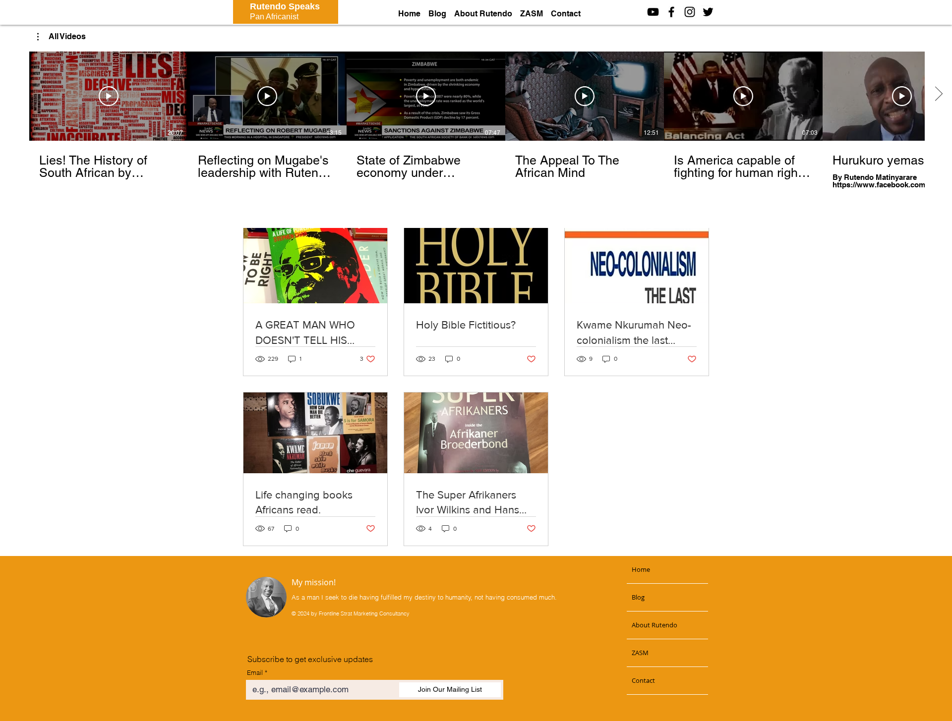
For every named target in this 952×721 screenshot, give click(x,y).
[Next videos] (938, 94)
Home (641, 569)
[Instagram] (690, 12)
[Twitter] (708, 12)
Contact (643, 680)
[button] (61, 36)
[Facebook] (671, 12)
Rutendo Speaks (285, 6)
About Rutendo (654, 624)
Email (255, 672)
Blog (638, 597)
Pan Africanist (274, 16)
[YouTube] (653, 12)
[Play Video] (109, 96)
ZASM (640, 652)
